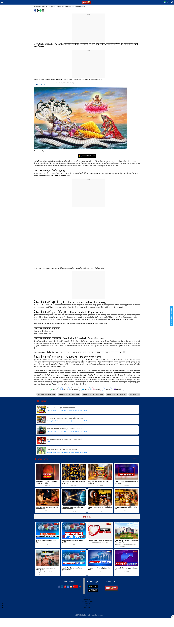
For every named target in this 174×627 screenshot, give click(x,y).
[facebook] (59, 587)
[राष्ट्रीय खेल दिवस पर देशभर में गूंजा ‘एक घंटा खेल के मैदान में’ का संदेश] (47, 530)
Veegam (100, 615)
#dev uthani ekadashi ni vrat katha (93, 394)
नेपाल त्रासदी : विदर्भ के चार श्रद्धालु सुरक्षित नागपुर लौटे (126, 568)
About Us (87, 607)
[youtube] (65, 587)
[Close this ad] (172, 616)
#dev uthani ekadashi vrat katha (116, 394)
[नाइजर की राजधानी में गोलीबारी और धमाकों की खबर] (100, 530)
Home (36, 6)
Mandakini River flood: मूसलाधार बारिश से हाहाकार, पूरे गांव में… (46, 568)
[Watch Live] (111, 590)
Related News (41, 458)
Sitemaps (75, 587)
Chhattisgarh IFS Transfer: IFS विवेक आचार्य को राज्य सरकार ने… (126, 541)
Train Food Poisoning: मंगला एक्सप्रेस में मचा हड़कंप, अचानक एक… (65, 428)
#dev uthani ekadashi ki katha (46, 394)
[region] (88, 26)
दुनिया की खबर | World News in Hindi (100, 542)
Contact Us (87, 603)
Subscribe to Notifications (171, 315)
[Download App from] (93, 587)
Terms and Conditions (87, 601)
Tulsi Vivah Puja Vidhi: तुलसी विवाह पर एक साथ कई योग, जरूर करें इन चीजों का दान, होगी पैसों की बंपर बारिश (73, 268)
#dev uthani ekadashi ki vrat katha (69, 394)
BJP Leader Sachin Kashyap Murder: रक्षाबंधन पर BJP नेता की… (65, 439)
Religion (41, 6)
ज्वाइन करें (55, 389)
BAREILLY (50, 441)
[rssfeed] (71, 587)
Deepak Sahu (41, 85)
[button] (2, 2)
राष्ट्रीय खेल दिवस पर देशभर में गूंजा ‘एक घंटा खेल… (46, 541)
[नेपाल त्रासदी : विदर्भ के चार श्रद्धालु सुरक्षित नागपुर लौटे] (126, 558)
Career (87, 605)
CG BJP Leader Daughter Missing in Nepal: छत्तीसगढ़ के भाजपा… (65, 418)
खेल (47, 544)
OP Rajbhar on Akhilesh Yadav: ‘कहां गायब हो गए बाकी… (63, 449)
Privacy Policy (87, 597)
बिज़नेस (100, 572)
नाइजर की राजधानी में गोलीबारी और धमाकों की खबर (100, 540)
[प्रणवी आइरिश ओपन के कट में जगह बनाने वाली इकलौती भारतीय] (74, 530)
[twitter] (62, 587)
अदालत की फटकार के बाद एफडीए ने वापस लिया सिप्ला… (99, 568)
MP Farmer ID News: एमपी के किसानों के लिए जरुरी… (62, 408)
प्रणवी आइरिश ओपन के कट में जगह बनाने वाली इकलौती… (72, 541)
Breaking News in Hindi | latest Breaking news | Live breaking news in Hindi (67, 410)
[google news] (68, 587)
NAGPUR (126, 572)
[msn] (80, 587)
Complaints (86, 599)
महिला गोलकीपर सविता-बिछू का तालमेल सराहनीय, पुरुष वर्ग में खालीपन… (73, 568)
